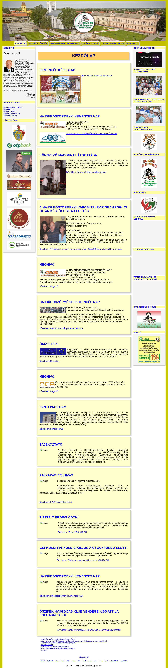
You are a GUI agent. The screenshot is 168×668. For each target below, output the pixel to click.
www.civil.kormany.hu (11, 113)
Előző (50, 661)
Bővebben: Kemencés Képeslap (97, 76)
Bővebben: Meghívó (49, 286)
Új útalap (44, 650)
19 (84, 661)
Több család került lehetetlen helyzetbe (55, 646)
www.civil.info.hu (9, 111)
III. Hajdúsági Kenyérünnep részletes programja (58, 648)
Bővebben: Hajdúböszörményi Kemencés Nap (61, 328)
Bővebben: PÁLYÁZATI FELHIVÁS (56, 502)
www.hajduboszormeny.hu (13, 107)
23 (106, 661)
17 (73, 661)
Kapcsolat (132, 43)
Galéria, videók (90, 43)
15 (62, 661)
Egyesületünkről (38, 43)
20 (90, 661)
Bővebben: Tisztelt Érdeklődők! (72, 532)
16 (68, 661)
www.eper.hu (8, 109)
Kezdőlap (20, 43)
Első (43, 661)
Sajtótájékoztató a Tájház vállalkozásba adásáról (58, 639)
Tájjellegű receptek (112, 43)
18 (79, 661)
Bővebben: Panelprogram (51, 429)
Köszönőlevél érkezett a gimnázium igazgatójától (58, 643)
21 (95, 661)
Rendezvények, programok (65, 43)
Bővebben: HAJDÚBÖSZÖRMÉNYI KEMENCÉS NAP (91, 133)
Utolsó (124, 661)
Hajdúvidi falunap (47, 645)
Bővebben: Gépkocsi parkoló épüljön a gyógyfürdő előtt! (83, 560)
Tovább (114, 661)
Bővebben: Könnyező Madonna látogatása (86, 172)
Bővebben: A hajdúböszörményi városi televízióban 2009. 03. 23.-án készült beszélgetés (81, 249)
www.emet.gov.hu (10, 115)
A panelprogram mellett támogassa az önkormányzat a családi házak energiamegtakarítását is (74, 641)
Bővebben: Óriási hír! (49, 361)
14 (57, 661)
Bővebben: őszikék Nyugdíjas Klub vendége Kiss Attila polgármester (88, 630)
